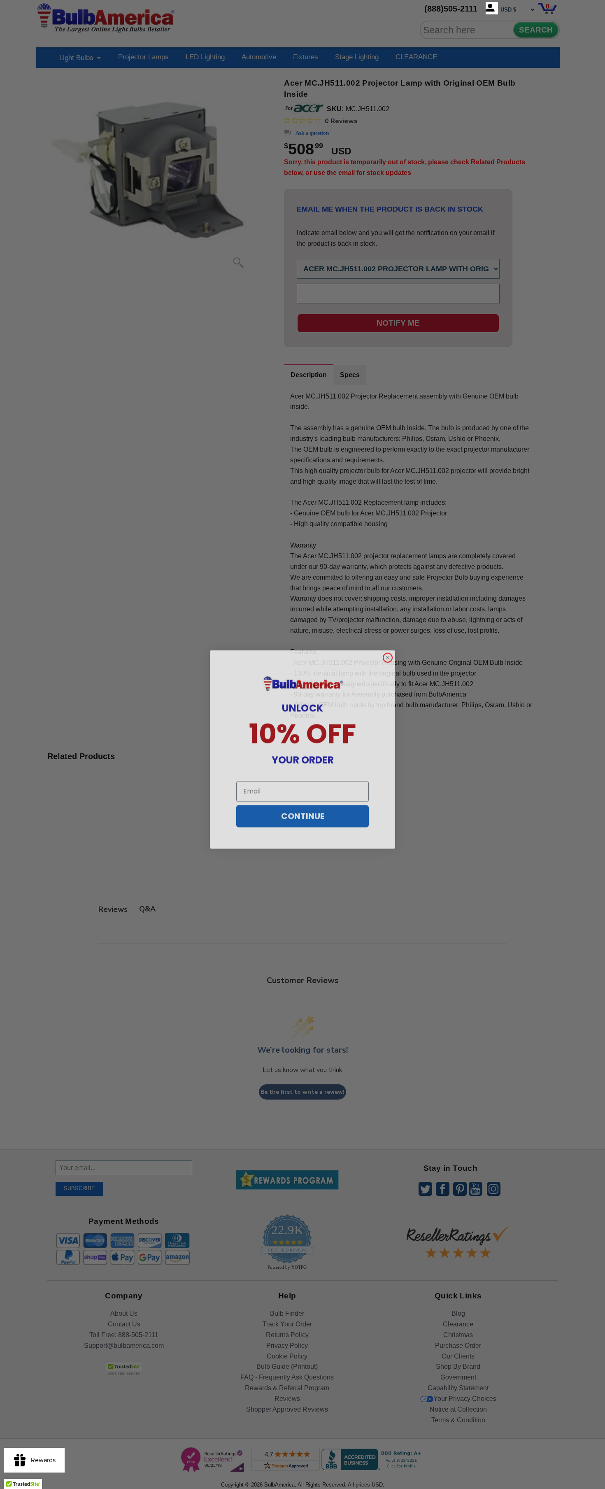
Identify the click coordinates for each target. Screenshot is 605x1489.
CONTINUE (302, 811)
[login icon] (492, 8)
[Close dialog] (388, 653)
